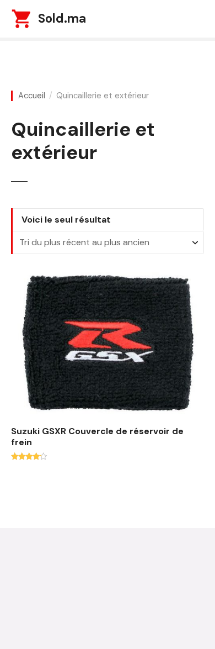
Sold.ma (62, 18)
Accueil (31, 96)
